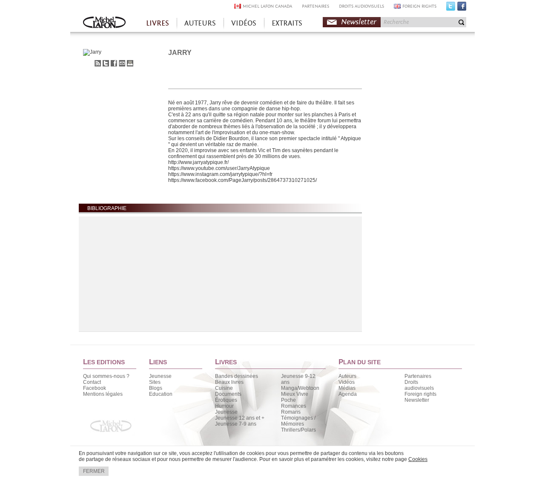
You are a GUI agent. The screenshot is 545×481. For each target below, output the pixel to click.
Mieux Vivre (294, 394)
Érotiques (226, 400)
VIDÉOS (243, 23)
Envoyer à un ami (122, 63)
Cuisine (224, 388)
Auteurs (347, 376)
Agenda (347, 394)
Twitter (450, 8)
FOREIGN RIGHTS (419, 6)
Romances (293, 406)
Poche (288, 400)
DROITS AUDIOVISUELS (361, 6)
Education (160, 394)
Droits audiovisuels (419, 385)
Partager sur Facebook (114, 63)
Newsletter (358, 21)
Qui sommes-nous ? (106, 376)
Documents (228, 394)
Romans (291, 412)
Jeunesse (160, 376)
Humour (224, 406)
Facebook (461, 8)
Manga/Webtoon (300, 388)
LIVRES (157, 23)
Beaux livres (229, 382)
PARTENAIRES (315, 6)
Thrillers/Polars (298, 430)
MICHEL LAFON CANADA (267, 6)
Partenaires (417, 376)
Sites (155, 382)
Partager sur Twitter (106, 63)
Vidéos (346, 382)
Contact (92, 382)
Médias (347, 388)
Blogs (155, 388)
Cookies (417, 459)
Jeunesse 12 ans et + (239, 418)
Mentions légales (103, 394)
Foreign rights (420, 394)
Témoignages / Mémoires (298, 421)
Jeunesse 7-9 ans (235, 424)
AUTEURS (200, 23)
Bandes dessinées (236, 376)
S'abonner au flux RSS (98, 63)
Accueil (104, 23)
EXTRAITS (287, 23)
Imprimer (130, 63)
